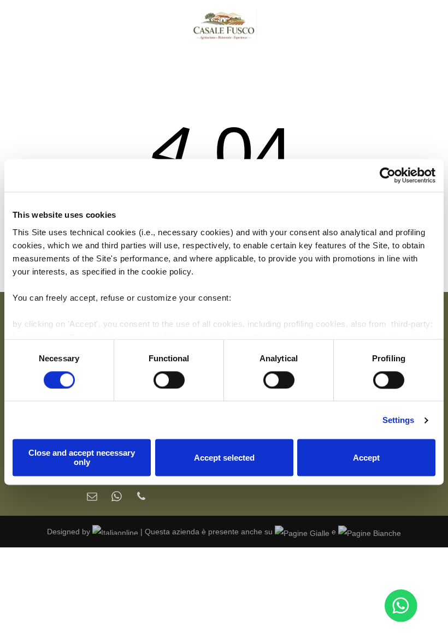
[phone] (141, 497)
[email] (92, 497)
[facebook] (34, 25)
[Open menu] (413, 25)
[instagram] (55, 25)
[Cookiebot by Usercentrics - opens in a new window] (387, 175)
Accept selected (224, 457)
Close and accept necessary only (81, 458)
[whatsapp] (117, 497)
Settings (398, 420)
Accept (366, 457)
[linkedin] (76, 25)
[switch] (169, 380)
